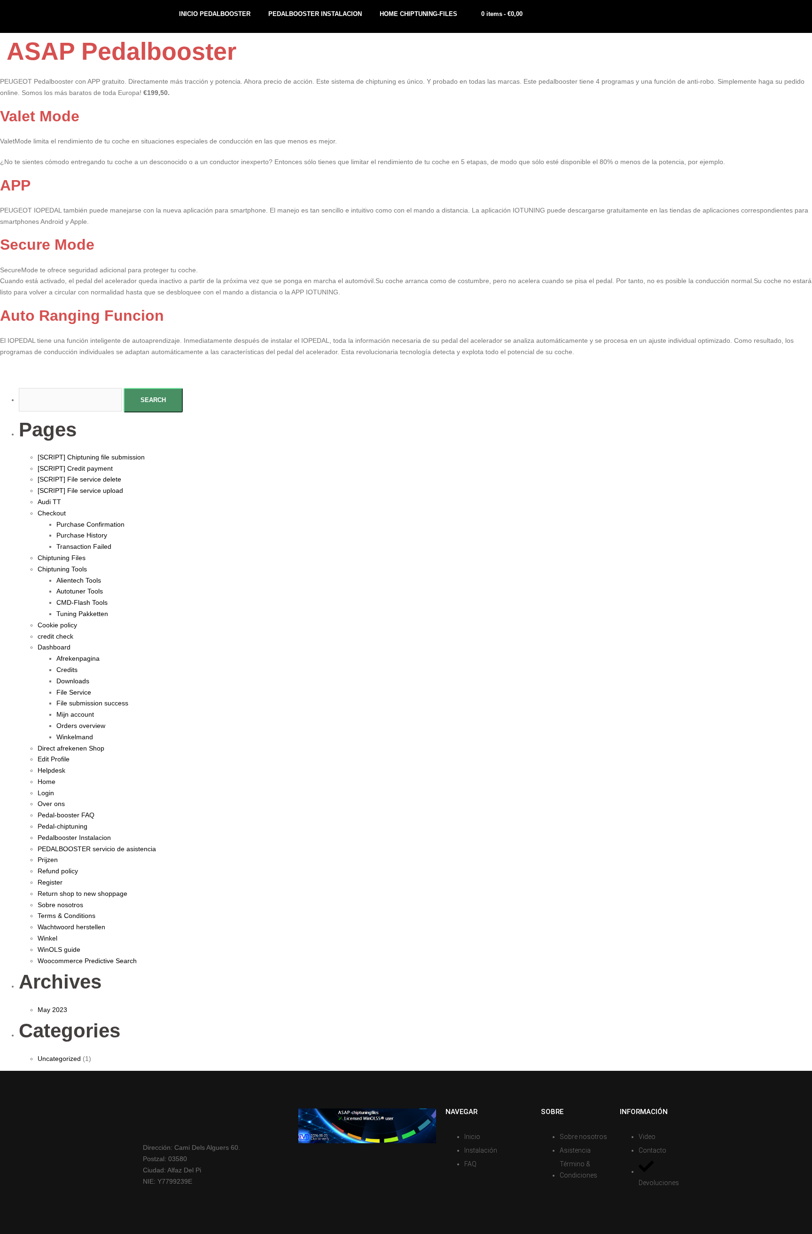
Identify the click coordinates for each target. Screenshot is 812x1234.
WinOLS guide (59, 949)
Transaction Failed (83, 546)
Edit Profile (54, 759)
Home (46, 781)
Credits (67, 669)
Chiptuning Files (62, 558)
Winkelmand (74, 737)
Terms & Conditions (66, 915)
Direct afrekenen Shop (71, 748)
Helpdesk (51, 770)
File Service (73, 692)
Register (50, 882)
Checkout (52, 513)
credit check (55, 636)
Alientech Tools (78, 580)
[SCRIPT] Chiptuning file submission (91, 457)
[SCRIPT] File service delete (79, 479)
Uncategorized (59, 1058)
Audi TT (49, 502)
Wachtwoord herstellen (71, 927)
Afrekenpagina (78, 658)
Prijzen (48, 859)
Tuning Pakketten (82, 613)
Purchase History (81, 535)
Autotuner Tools (79, 591)
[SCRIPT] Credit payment (75, 468)
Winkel (47, 938)
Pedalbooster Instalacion (74, 837)
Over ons (51, 803)
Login (46, 793)
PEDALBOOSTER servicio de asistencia (97, 849)
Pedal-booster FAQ (66, 815)
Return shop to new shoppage (82, 893)
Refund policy (58, 871)
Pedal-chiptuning (62, 826)
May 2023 (52, 1009)
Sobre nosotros (60, 905)
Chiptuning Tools (62, 569)
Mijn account (75, 714)
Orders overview (80, 725)
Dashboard (54, 647)
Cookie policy (57, 625)
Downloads (72, 681)
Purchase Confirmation (90, 524)
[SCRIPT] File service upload (80, 490)
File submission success (92, 703)
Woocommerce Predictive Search (87, 961)
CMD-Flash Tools (82, 602)
